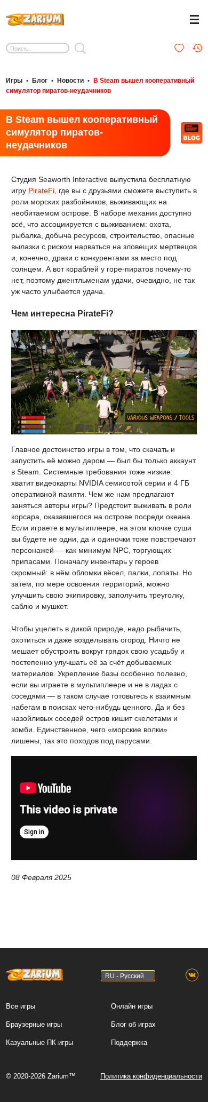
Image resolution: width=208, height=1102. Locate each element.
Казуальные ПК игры (39, 1042)
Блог (39, 80)
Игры (14, 80)
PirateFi (41, 190)
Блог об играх (133, 1024)
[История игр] (197, 48)
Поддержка (129, 1042)
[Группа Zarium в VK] (192, 975)
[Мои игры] (179, 48)
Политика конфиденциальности (151, 1076)
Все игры (20, 1006)
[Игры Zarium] (35, 18)
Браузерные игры (34, 1024)
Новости (70, 80)
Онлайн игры (132, 1006)
